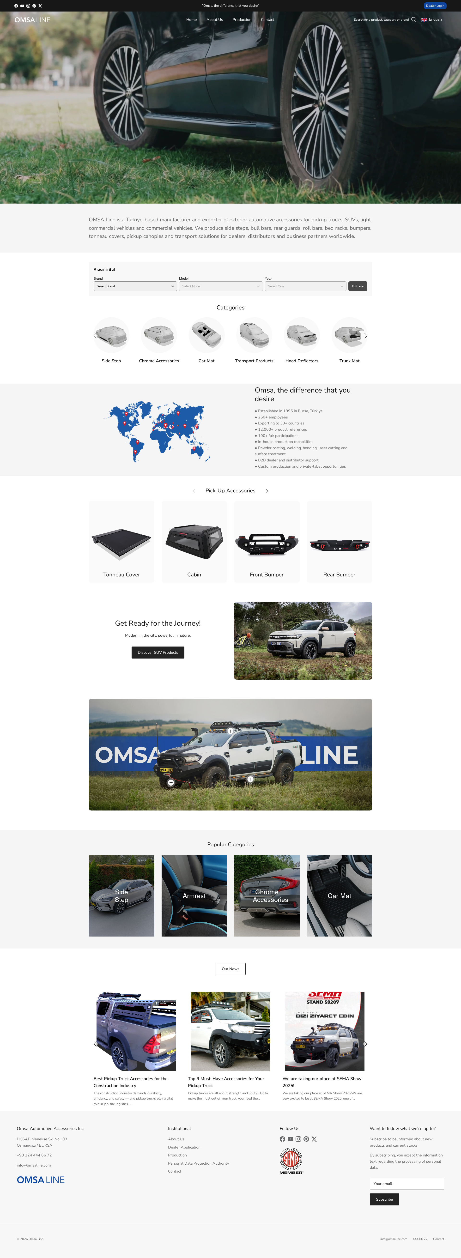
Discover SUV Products (158, 652)
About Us (214, 19)
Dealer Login (435, 6)
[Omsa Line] (32, 20)
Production (242, 19)
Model (183, 278)
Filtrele (358, 286)
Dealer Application (184, 1147)
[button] (366, 335)
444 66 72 (420, 1239)
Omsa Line (36, 1239)
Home (191, 19)
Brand (98, 278)
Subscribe (384, 1199)
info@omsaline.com (393, 1239)
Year (268, 278)
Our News (230, 969)
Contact (267, 19)
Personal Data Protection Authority (198, 1163)
